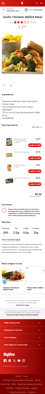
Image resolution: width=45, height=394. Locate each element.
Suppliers (34, 388)
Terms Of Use (5, 384)
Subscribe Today (22, 305)
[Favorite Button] (4, 85)
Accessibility (32, 392)
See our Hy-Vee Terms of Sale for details (22, 315)
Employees (9, 388)
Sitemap (18, 376)
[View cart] (41, 3)
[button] (15, 22)
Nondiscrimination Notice (17, 392)
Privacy (25, 376)
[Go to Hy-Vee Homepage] (22, 3)
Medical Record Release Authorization (30, 384)
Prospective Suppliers (22, 388)
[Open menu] (3, 3)
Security (37, 380)
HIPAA (13, 384)
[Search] (37, 3)
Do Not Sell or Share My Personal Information (18, 380)
